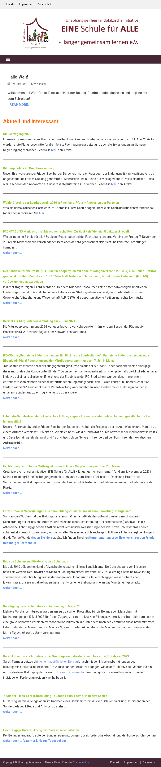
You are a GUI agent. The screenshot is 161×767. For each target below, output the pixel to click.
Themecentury (81, 762)
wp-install (40, 83)
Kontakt (9, 4)
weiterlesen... (12, 252)
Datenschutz (45, 4)
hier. (54, 150)
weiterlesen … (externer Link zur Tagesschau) (34, 740)
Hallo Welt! (18, 77)
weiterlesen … (12, 638)
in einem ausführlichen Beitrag (57, 661)
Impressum (25, 4)
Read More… (20, 104)
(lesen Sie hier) (41, 537)
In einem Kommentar (71, 672)
